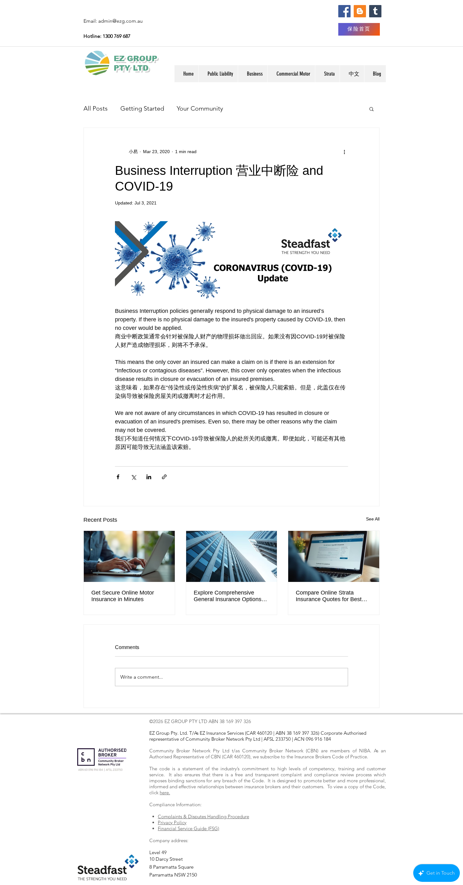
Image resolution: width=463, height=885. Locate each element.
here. (165, 793)
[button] (352, 73)
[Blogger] (360, 11)
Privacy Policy (172, 822)
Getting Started (142, 108)
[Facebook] (344, 11)
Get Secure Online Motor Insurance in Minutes (122, 595)
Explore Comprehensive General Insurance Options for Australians (227, 596)
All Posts (95, 108)
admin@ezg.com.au (120, 21)
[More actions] (344, 152)
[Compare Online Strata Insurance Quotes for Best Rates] (333, 556)
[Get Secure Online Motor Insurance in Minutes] (129, 556)
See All (373, 518)
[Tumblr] (375, 11)
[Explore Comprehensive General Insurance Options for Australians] (231, 556)
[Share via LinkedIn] (149, 477)
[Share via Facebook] (118, 477)
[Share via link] (164, 477)
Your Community (200, 108)
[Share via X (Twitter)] (133, 477)
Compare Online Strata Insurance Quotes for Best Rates (329, 596)
